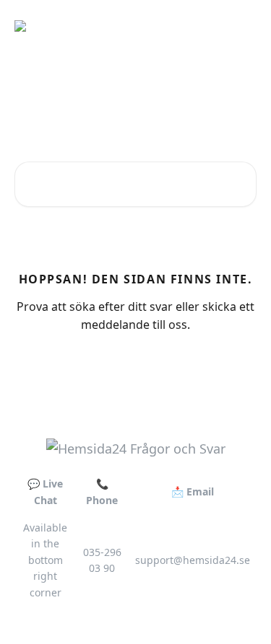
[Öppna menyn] (244, 26)
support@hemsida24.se (192, 560)
